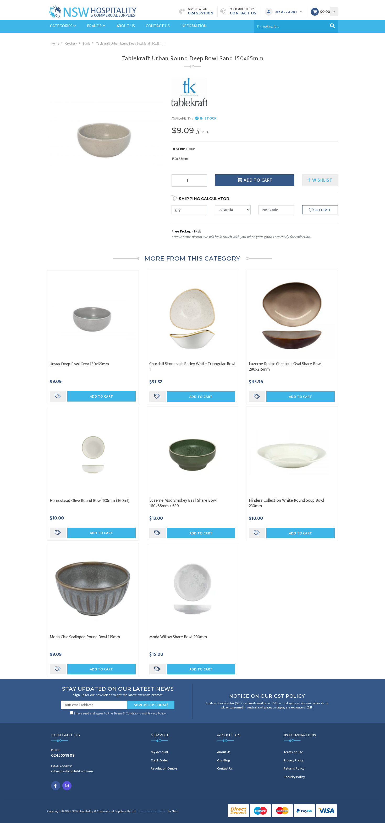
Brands (95, 26)
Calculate (321, 210)
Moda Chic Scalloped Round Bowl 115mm (85, 637)
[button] (285, 12)
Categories (61, 26)
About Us (126, 26)
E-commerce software (157, 811)
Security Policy (294, 777)
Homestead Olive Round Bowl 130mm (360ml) (89, 500)
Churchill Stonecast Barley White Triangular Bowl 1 (192, 366)
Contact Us (243, 13)
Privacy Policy (156, 713)
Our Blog (223, 760)
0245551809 (200, 13)
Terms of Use (293, 752)
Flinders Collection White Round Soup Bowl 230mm (286, 503)
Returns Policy (294, 768)
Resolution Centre (164, 768)
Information (194, 26)
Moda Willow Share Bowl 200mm (178, 637)
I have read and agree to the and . (119, 713)
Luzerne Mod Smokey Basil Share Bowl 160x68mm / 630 (183, 503)
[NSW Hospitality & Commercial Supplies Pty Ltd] (93, 11)
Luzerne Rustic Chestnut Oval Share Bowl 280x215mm (285, 366)
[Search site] (332, 26)
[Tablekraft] (189, 93)
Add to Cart (257, 180)
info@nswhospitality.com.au (72, 771)
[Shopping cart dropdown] (334, 11)
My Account (159, 752)
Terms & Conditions (127, 713)
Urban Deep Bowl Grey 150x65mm (79, 364)
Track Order (159, 760)
